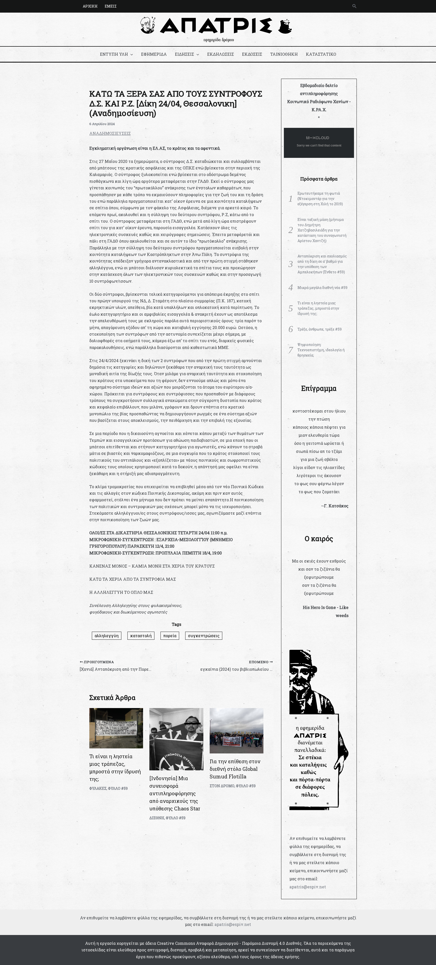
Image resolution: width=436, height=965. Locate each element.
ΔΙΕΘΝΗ (156, 817)
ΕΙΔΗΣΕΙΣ (184, 54)
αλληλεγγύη (107, 635)
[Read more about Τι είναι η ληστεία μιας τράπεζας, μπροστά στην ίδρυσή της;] (116, 727)
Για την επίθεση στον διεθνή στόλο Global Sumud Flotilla (235, 769)
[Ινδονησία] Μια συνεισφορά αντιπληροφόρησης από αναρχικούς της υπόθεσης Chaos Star (174, 793)
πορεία (169, 635)
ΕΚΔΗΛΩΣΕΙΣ (220, 54)
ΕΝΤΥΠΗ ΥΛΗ (114, 54)
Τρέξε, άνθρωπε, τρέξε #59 (319, 329)
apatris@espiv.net (307, 886)
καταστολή (141, 635)
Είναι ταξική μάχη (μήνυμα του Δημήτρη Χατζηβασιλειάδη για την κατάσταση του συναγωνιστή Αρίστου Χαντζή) (321, 230)
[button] (354, 6)
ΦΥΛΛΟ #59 (118, 788)
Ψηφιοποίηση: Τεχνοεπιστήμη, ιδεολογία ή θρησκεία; (321, 350)
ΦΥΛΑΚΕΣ (97, 788)
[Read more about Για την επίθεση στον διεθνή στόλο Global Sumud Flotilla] (236, 730)
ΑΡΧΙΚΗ (90, 6)
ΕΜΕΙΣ (111, 6)
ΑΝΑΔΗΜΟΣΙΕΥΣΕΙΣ (110, 133)
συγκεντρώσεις (204, 635)
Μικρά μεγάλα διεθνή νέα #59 (322, 287)
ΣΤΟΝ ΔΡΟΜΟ (222, 785)
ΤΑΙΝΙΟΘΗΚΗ (284, 54)
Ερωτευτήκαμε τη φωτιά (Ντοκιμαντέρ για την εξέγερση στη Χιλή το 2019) (320, 198)
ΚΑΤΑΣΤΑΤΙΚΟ (321, 54)
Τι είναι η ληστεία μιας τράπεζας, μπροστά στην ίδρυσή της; (318, 308)
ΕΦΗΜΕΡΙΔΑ (154, 54)
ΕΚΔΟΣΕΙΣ (252, 54)
